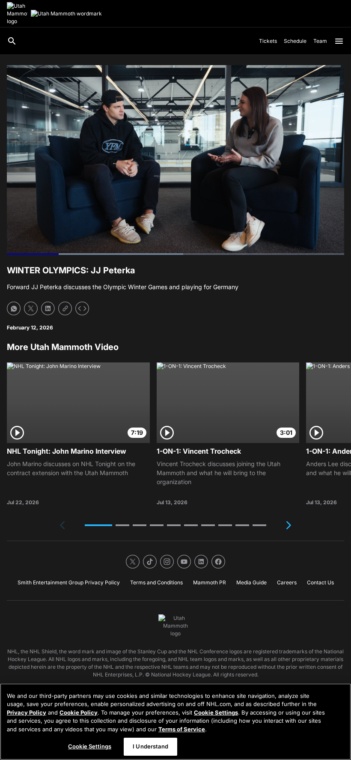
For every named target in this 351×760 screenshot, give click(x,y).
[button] (98, 525)
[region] (175, 721)
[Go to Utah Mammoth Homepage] (17, 13)
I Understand (150, 746)
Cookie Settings (216, 712)
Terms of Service (181, 729)
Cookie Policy (78, 712)
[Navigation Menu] (339, 41)
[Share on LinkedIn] (48, 308)
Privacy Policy (26, 712)
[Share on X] (31, 308)
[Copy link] (65, 308)
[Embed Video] (82, 308)
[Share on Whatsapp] (14, 308)
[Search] (12, 41)
